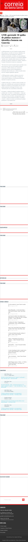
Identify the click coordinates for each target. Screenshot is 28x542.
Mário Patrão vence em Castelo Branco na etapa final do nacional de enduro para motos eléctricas (18, 113)
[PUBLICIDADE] (14, 195)
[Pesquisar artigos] (23, 500)
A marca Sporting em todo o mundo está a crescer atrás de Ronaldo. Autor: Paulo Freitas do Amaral (17, 351)
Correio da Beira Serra (11, 540)
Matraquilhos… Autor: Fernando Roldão (17, 344)
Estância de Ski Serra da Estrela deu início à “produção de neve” (10, 109)
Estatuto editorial (3, 530)
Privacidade (2, 532)
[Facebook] (13, 538)
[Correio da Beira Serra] (14, 5)
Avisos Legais (3, 526)
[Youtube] (14, 538)
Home (2, 15)
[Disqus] (14, 133)
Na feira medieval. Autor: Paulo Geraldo (17, 304)
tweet (11, 48)
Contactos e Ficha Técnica (6, 528)
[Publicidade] (14, 291)
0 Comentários (6, 46)
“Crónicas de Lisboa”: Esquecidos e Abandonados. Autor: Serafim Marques (16, 323)
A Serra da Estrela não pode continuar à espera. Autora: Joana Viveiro (16, 334)
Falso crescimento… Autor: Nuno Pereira (17, 356)
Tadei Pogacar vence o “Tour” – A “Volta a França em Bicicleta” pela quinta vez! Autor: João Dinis (17, 363)
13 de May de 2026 (11, 402)
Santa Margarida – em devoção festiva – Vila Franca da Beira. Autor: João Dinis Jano (17, 311)
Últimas (6, 15)
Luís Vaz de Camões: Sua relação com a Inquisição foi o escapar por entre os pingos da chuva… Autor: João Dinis (17, 317)
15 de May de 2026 (18, 394)
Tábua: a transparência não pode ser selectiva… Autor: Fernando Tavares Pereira (16, 340)
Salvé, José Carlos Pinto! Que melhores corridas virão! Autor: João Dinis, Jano (16, 328)
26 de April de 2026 (18, 409)
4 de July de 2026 (14, 378)
